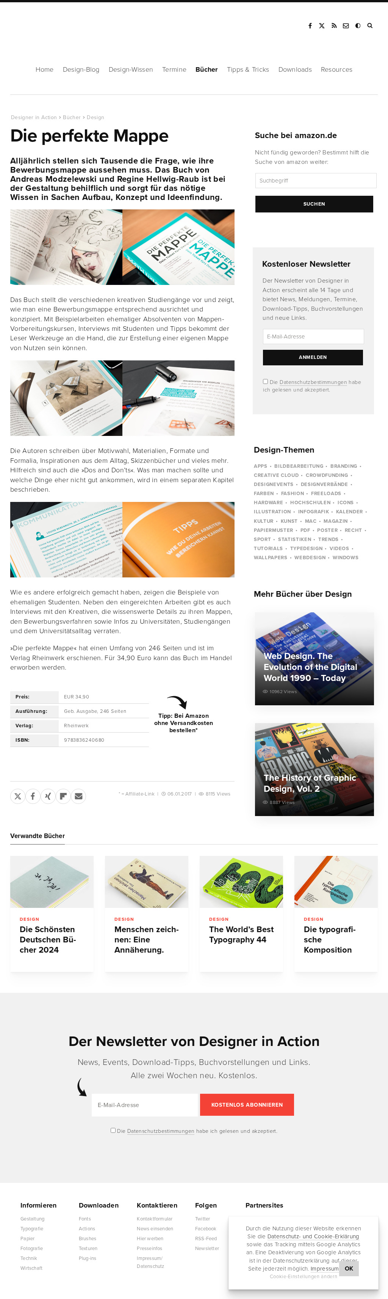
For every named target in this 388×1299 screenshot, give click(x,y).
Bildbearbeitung (298, 466)
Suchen (314, 204)
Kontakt (346, 26)
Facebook (310, 26)
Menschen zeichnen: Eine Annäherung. (146, 940)
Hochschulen (310, 503)
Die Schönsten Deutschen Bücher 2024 (48, 940)
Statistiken (294, 539)
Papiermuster (273, 530)
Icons (346, 503)
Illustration (272, 512)
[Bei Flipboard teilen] (63, 794)
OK (349, 1268)
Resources (336, 69)
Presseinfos (149, 1249)
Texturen (88, 1249)
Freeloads (326, 494)
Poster (327, 530)
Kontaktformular (154, 1219)
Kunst (289, 521)
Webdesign (309, 558)
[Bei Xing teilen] (48, 794)
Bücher (207, 69)
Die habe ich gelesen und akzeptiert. (197, 1131)
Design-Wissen (131, 69)
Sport (262, 539)
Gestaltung (32, 1219)
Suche (370, 26)
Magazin (336, 521)
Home (45, 69)
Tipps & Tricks (248, 69)
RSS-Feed (206, 1239)
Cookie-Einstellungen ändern (304, 1277)
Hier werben (150, 1239)
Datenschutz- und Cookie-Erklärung (314, 1236)
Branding (343, 466)
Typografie (31, 1229)
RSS (334, 26)
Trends (328, 539)
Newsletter (207, 1249)
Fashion (292, 494)
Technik (28, 1258)
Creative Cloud (276, 475)
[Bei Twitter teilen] (18, 794)
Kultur (264, 521)
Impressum (325, 1268)
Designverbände (324, 484)
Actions (87, 1229)
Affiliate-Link (140, 794)
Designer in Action (51, 23)
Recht (353, 530)
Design (95, 117)
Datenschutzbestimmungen (313, 382)
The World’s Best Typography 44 (241, 935)
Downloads (295, 69)
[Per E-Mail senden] (78, 794)
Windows (346, 558)
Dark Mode (358, 26)
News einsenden (155, 1229)
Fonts (85, 1219)
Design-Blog (81, 69)
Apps (261, 466)
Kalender (349, 512)
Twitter (202, 1219)
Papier (27, 1239)
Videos (339, 549)
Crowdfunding (327, 475)
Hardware (268, 503)
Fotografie (31, 1249)
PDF (305, 530)
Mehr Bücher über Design (303, 594)
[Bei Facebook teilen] (33, 794)
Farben (264, 494)
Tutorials (268, 549)
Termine (174, 69)
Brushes (87, 1239)
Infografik (313, 512)
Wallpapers (271, 558)
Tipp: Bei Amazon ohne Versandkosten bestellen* (183, 723)
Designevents (274, 484)
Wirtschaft (31, 1268)
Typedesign (306, 549)
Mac (311, 521)
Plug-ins (88, 1258)
